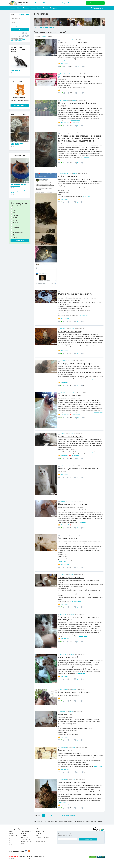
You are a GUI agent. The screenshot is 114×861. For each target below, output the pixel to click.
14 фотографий (65, 122)
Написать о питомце (96, 3)
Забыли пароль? (15, 26)
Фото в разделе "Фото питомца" (44, 27)
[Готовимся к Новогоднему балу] (38, 25)
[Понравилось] (64, 66)
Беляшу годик (65, 714)
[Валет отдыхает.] (96, 25)
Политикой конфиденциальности (18, 40)
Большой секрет (64, 173)
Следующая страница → (69, 815)
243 (77, 808)
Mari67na (62, 290)
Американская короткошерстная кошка (18, 49)
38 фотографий (65, 318)
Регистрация (24, 14)
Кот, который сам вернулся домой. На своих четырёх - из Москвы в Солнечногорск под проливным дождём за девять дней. (79, 138)
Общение (46, 3)
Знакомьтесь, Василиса (69, 396)
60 (77, 202)
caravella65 (63, 328)
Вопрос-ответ (73, 3)
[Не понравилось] (59, 66)
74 (77, 321)
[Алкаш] (88, 25)
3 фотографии (64, 159)
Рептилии (23, 833)
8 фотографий (64, 455)
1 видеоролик (75, 122)
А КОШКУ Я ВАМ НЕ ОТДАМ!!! (72, 43)
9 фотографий (64, 90)
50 (77, 641)
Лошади (11, 846)
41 (59, 815)
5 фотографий (64, 350)
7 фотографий (64, 63)
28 (77, 679)
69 (78, 93)
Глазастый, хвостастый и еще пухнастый (78, 468)
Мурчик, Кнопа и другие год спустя (75, 294)
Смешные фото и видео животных (13, 836)
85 (77, 385)
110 (77, 567)
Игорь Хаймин (63, 535)
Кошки (13, 8)
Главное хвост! (65, 750)
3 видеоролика (76, 414)
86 (77, 353)
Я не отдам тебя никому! (70, 331)
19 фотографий (65, 564)
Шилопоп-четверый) (68, 657)
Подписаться (20, 240)
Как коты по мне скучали (70, 436)
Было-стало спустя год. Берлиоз (74, 692)
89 (77, 607)
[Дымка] (54, 25)
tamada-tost (63, 132)
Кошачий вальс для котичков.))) (17, 143)
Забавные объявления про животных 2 (79, 76)
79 (77, 740)
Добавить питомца (20, 105)
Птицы (39, 8)
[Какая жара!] (46, 25)
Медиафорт (32, 858)
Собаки (19, 8)
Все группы (53, 8)
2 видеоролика (75, 455)
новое (44, 36)
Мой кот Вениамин (67, 176)
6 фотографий (64, 676)
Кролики (45, 8)
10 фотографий (65, 638)
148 (78, 417)
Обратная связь (13, 856)
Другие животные (26, 831)
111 (77, 477)
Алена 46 (62, 73)
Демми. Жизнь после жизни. (72, 782)
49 (78, 66)
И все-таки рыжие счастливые (73, 504)
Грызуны (26, 8)
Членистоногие (25, 837)
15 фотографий (65, 414)
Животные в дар (40, 831)
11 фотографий (65, 805)
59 (77, 458)
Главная (38, 3)
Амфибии (23, 835)
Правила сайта (22, 856)
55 (77, 162)
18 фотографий (65, 769)
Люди (64, 3)
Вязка (37, 835)
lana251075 (63, 614)
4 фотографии (64, 604)
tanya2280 (62, 360)
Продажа (38, 833)
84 (77, 125)
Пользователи (40, 841)
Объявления (55, 3)
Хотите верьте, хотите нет (71, 577)
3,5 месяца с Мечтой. (68, 538)
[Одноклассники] (26, 32)
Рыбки (33, 8)
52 (77, 527)
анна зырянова (64, 39)
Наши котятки (15, 70)
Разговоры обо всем (74, 73)
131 (78, 772)
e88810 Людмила (64, 392)
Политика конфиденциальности (35, 856)
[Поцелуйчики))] (71, 25)
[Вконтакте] (23, 32)
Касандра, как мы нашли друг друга (75, 363)
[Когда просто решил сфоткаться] (63, 25)
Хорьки (23, 843)
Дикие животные (25, 839)
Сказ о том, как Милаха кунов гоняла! (18, 185)
